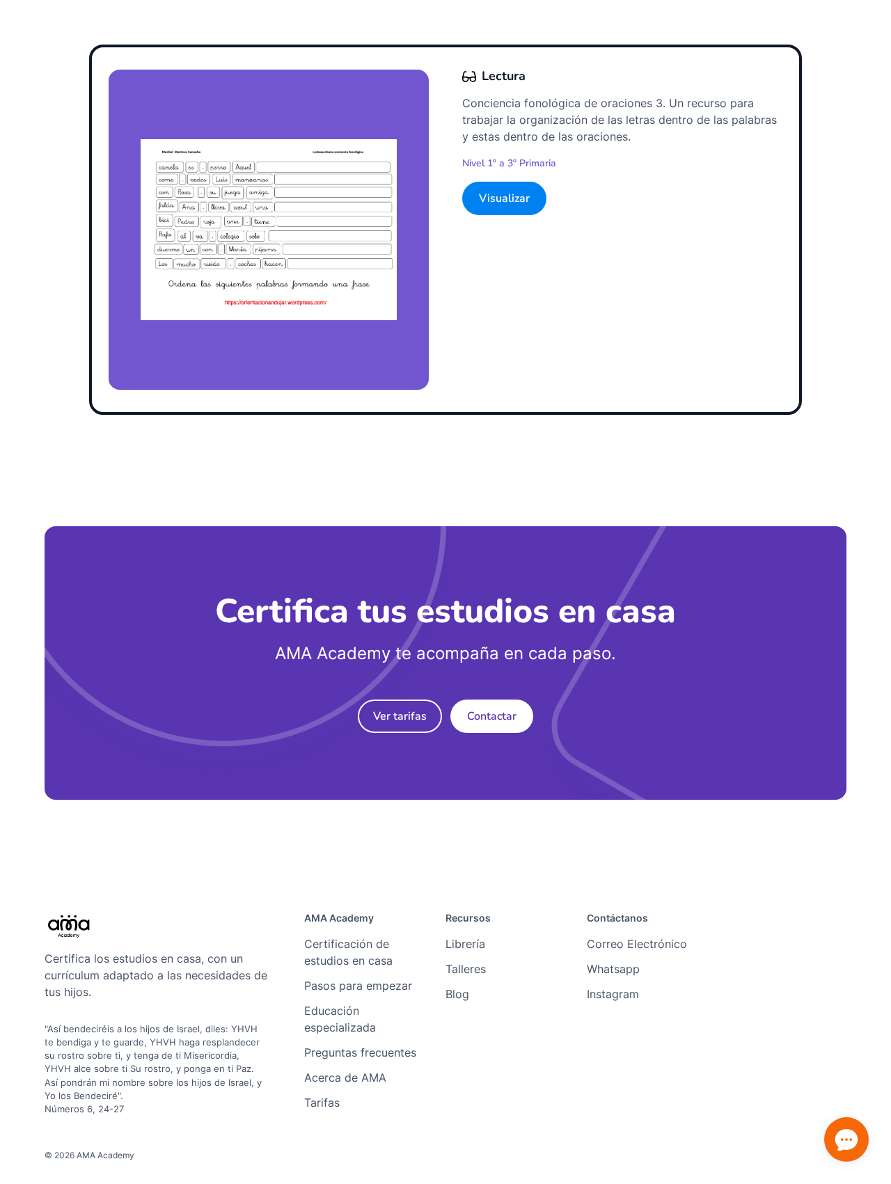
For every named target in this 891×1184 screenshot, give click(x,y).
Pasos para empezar (358, 986)
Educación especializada (340, 1019)
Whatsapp (613, 969)
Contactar (492, 716)
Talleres (466, 969)
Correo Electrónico (637, 944)
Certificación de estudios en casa (348, 952)
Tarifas (322, 1103)
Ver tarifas (400, 716)
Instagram (613, 994)
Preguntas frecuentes (360, 1052)
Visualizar (504, 198)
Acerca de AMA (345, 1077)
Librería (465, 944)
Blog (457, 994)
